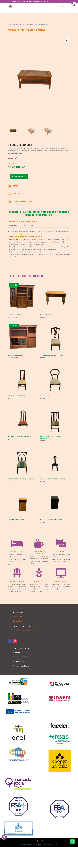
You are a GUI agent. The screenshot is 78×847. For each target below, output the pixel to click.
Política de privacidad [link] (20, 657)
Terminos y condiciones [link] (21, 666)
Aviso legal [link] (17, 652)
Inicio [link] (9, 24)
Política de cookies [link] (19, 661)
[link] (10, 6)
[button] (44, 1)
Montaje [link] (16, 194)
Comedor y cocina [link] (18, 24)
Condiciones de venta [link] (22, 201)
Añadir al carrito (19, 176)
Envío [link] (15, 186)
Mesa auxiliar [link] (29, 24)
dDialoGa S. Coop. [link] (35, 844)
